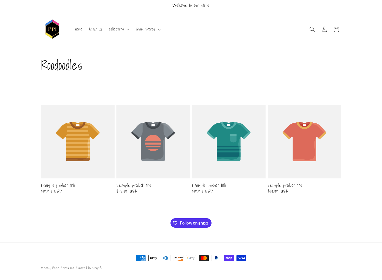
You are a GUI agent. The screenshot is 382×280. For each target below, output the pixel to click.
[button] (118, 29)
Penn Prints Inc (63, 267)
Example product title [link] (58, 185)
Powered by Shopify (89, 267)
